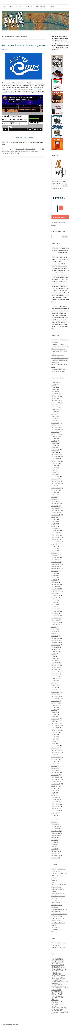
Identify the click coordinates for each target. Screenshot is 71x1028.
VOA (65, 1009)
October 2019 (55, 566)
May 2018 (54, 604)
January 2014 (55, 721)
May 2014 (54, 712)
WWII (52, 1014)
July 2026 (53, 385)
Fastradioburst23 (58, 969)
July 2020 (53, 546)
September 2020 (55, 542)
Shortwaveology (55, 920)
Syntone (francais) (56, 927)
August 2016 (54, 651)
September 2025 (55, 407)
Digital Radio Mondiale (57, 966)
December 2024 (55, 427)
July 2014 (53, 707)
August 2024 (54, 436)
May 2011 (54, 793)
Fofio (52, 882)
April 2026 (54, 391)
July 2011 (53, 788)
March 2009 (54, 849)
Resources (29, 6)
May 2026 (54, 389)
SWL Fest (53, 925)
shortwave (56, 989)
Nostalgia (62, 978)
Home (4, 6)
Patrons (19, 6)
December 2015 (55, 669)
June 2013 (54, 737)
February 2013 (55, 746)
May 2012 (54, 766)
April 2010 (54, 822)
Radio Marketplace (41, 6)
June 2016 (54, 656)
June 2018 (54, 602)
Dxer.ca (53, 878)
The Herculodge (55, 929)
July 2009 (53, 842)
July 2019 (53, 573)
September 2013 (55, 730)
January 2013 (55, 748)
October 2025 (55, 405)
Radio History (55, 983)
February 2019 (55, 584)
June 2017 (54, 629)
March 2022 (54, 501)
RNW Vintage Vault (56, 905)
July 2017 (53, 627)
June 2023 (54, 468)
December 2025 (55, 400)
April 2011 (54, 795)
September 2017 (55, 622)
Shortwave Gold (57, 993)
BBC (63, 958)
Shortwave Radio (30, 149)
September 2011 (55, 784)
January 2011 (55, 802)
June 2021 (54, 521)
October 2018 (55, 593)
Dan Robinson (27, 151)
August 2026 (54, 382)
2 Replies (4, 50)
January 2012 (55, 775)
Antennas (59, 958)
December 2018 (55, 589)
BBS (43, 149)
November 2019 (55, 564)
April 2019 (54, 580)
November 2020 (55, 537)
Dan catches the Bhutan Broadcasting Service (23, 45)
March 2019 (54, 582)
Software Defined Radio (58, 1005)
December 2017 (55, 616)
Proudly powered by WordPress (10, 1024)
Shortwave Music (56, 994)
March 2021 (54, 528)
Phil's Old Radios (56, 900)
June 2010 (54, 817)
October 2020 (55, 539)
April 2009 (54, 846)
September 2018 (55, 595)
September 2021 (55, 515)
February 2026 (55, 396)
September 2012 (55, 757)
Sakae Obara (54, 907)
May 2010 (54, 820)
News (17, 149)
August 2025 (54, 409)
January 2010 (55, 829)
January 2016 (55, 667)
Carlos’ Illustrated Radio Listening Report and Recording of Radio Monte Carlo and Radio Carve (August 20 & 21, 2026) (60, 349)
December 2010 (55, 804)
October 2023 (55, 459)
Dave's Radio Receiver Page (58, 873)
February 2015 (55, 692)
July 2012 (53, 761)
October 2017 (55, 620)
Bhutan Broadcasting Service (15, 151)
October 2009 (55, 835)
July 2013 (53, 734)
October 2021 (55, 512)
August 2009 (54, 840)
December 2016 (55, 642)
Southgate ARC (56, 1007)
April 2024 (54, 445)
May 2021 (54, 524)
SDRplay (67, 987)
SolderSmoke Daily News (58, 923)
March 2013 (54, 743)
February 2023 (55, 477)
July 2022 (53, 492)
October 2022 (55, 486)
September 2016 (55, 649)
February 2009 (55, 851)
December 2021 (55, 508)
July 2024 (53, 438)
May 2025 (54, 416)
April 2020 (54, 553)
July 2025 (53, 412)
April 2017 (54, 633)
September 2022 (55, 488)
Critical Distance (55, 871)
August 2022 (54, 490)
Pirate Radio (55, 982)
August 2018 (54, 598)
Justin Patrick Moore (58, 977)
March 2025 (54, 421)
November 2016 (55, 645)
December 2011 (55, 777)
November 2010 (55, 806)
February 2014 (55, 719)
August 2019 (54, 571)
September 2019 (55, 568)
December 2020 (55, 535)
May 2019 (54, 577)
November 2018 (55, 591)
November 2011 (55, 779)
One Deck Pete (56, 980)
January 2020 (55, 560)
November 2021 (55, 510)
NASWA (53, 891)
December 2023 (55, 454)
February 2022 (55, 503)
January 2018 (55, 613)
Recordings (22, 149)
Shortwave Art (57, 991)
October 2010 (55, 808)
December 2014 (55, 696)
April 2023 (54, 472)
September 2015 (55, 676)
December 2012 (55, 750)
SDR (62, 987)
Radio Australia (64, 982)
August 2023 (54, 463)
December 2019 (55, 562)
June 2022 (54, 495)
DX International (56, 876)
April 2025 (54, 418)
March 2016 (54, 663)
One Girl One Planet (56, 898)
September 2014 (55, 703)
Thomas (16, 153)
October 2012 (55, 755)
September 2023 (55, 461)
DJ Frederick (55, 968)
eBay (65, 968)
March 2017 (54, 636)
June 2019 (54, 575)
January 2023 (55, 479)
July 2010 (53, 815)
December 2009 (55, 831)
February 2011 (55, 799)
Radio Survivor (55, 902)
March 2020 (54, 555)
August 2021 (54, 517)
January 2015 (55, 694)
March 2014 (54, 716)
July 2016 (53, 654)
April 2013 (54, 741)
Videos (53, 1009)
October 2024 (55, 432)
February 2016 (55, 665)
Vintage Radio (59, 1009)
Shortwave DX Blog (56, 916)
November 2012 (55, 752)
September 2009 (55, 837)
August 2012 (54, 759)
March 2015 (54, 690)
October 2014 (55, 701)
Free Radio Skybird (57, 971)
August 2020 (54, 544)
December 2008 (55, 855)
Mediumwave (55, 978)
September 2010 (55, 811)
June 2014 (54, 710)
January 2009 (55, 853)
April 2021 (54, 526)
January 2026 (55, 398)
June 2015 (54, 683)
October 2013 (55, 728)
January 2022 (55, 506)
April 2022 (54, 499)
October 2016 (55, 647)
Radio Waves (55, 986)
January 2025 (55, 425)
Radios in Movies (56, 984)
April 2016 (54, 660)
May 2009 (54, 844)
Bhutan (4, 151)
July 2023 (53, 465)
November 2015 (55, 672)
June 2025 (54, 414)
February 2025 (55, 423)
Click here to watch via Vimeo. (24, 138)
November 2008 (55, 858)
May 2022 (54, 497)
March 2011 (54, 797)
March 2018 (54, 609)
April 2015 (54, 687)
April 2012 (54, 768)
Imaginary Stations (58, 976)
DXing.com (54, 880)
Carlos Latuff (57, 961)
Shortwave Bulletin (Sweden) (59, 914)
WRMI (65, 1012)
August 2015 (54, 678)
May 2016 (54, 658)
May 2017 (54, 631)
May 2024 (54, 443)
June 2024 (54, 441)
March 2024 (54, 447)
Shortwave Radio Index (57, 918)
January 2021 (55, 533)
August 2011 (54, 786)
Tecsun (63, 1007)
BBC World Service (57, 960)
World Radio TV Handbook (58, 947)
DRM (62, 968)
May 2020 (54, 551)
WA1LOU (53, 932)
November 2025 (55, 403)
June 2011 (54, 790)
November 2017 (55, 618)
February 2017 (55, 638)
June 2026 (54, 387)
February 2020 (55, 557)
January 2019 (55, 586)
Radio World (63, 986)
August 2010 (54, 813)
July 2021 (53, 519)
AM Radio (54, 958)
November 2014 (55, 698)
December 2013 (55, 723)
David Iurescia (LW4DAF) (57, 965)
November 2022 (55, 483)
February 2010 (55, 826)
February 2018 (55, 611)
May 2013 (54, 739)
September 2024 (55, 434)
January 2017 (55, 640)
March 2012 (54, 770)
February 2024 (55, 450)
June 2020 (54, 548)
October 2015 (55, 674)
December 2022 (55, 481)
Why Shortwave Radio (57, 1012)
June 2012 (54, 764)
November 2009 (55, 833)
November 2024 (55, 429)
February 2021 (55, 530)
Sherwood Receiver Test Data (59, 909)
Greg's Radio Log (56, 887)
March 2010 (54, 824)
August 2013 (54, 732)
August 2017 (54, 625)
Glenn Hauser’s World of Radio (59, 885)
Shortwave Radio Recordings (56, 1002)
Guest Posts (55, 972)
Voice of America (56, 1010)
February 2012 (55, 772)
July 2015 (53, 681)
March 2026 (54, 394)
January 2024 (55, 452)
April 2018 (54, 607)
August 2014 (54, 705)
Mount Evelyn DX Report (58, 889)
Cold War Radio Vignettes (58, 869)
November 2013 (55, 725)
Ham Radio (56, 974)
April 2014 (54, 714)
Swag (10, 6)
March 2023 (54, 474)
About (53, 6)
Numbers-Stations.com (57, 894)
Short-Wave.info (55, 911)
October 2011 (55, 781)
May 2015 (54, 685)
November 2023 (55, 456)
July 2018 (53, 600)
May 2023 (54, 470)
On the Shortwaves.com (58, 896)
